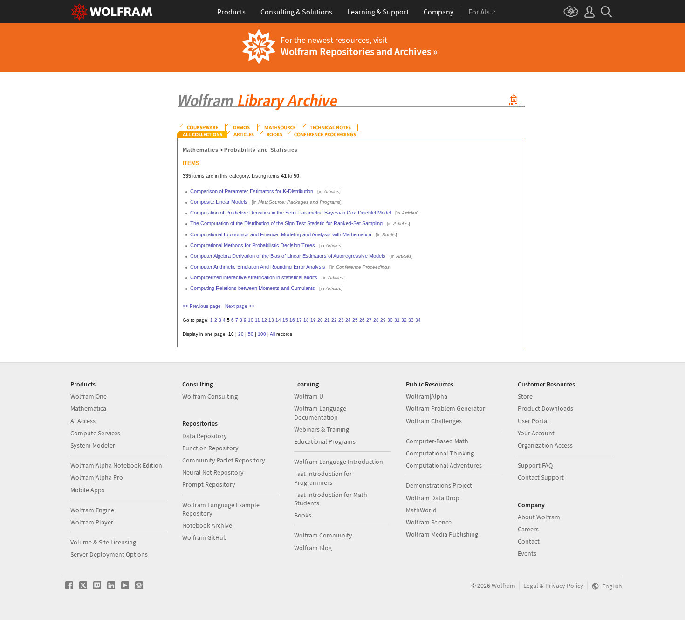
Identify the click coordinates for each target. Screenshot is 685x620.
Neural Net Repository (213, 472)
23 (341, 320)
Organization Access (545, 445)
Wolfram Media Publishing (442, 534)
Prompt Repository (208, 484)
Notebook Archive (207, 525)
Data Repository (204, 436)
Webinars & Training (321, 429)
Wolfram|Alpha (426, 396)
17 (299, 320)
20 (320, 320)
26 (362, 320)
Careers (528, 529)
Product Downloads (545, 408)
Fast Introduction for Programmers (323, 477)
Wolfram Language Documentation (320, 412)
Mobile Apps (87, 490)
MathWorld (421, 510)
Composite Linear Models (218, 202)
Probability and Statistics (261, 149)
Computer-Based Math (437, 441)
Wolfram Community (323, 535)
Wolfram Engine (92, 510)
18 (306, 320)
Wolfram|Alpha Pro (96, 477)
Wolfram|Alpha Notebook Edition (116, 465)
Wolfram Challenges (434, 421)
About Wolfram (539, 517)
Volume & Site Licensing (103, 542)
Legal (530, 585)
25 (355, 320)
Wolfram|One (88, 396)
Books (302, 515)
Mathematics (201, 149)
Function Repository (210, 448)
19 (313, 320)
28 (376, 320)
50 (250, 334)
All (272, 334)
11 (257, 320)
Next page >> (239, 306)
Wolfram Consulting (210, 396)
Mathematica (88, 408)
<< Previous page (202, 306)
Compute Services (95, 433)
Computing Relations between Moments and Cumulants (252, 288)
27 (369, 320)
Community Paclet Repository (223, 460)
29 (383, 320)
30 (390, 320)
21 (327, 320)
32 (404, 320)
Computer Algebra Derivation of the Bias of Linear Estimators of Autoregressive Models (287, 256)
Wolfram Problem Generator (445, 408)
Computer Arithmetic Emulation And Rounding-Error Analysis (257, 266)
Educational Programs (325, 441)
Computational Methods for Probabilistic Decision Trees (252, 245)
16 (292, 320)
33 (411, 320)
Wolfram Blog (313, 548)
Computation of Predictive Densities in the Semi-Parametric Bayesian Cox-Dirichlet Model (290, 212)
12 (264, 320)
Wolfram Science (429, 522)
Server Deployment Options (109, 554)
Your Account (536, 433)
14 (278, 320)
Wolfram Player (91, 522)
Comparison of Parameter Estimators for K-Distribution (251, 191)
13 (271, 320)
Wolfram (503, 585)
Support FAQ (535, 465)
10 (250, 320)
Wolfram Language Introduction (338, 461)
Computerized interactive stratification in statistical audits (253, 277)
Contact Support (541, 477)
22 (334, 320)
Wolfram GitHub (204, 537)
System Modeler (92, 445)
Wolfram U (308, 396)
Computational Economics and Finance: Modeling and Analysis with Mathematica (280, 234)
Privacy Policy (564, 585)
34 (418, 320)
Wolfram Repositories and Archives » (359, 51)
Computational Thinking (440, 453)
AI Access (83, 421)
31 (397, 320)
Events (527, 553)
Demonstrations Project (439, 485)
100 (262, 334)
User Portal (533, 421)
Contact (529, 541)
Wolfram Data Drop (432, 498)
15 (285, 320)
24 (348, 320)
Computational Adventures (444, 465)
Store (525, 396)
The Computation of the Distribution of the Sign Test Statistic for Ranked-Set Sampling (286, 223)
